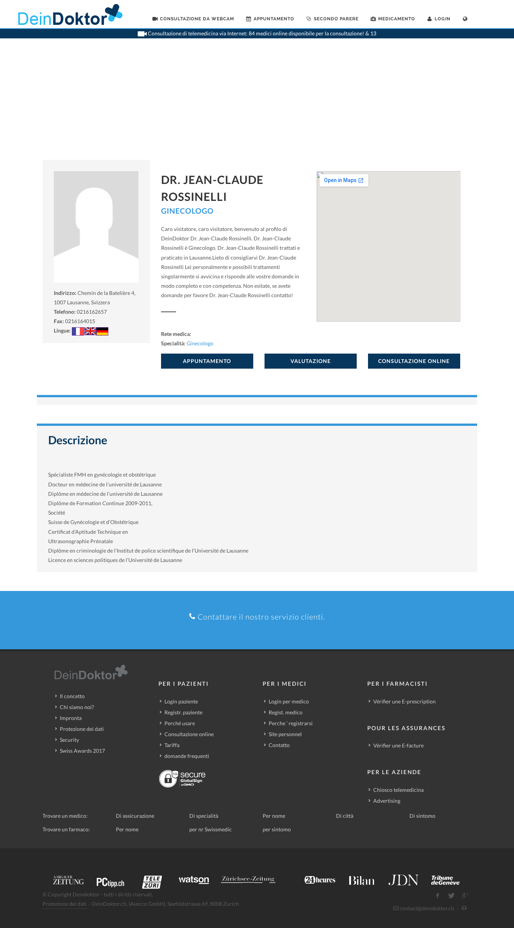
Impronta (71, 718)
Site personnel (285, 734)
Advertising (386, 800)
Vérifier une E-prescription (404, 701)
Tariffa (171, 745)
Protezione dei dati (82, 729)
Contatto (279, 745)
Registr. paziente (183, 712)
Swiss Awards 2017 (82, 750)
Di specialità (203, 816)
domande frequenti (186, 756)
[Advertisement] (257, 103)
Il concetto (72, 696)
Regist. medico (286, 712)
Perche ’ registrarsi (291, 723)
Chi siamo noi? (77, 707)
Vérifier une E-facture (398, 745)
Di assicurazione (135, 816)
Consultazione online (189, 734)
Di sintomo (422, 816)
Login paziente (181, 701)
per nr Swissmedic (210, 829)
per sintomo (277, 829)
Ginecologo (187, 210)
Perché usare (179, 723)
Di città (344, 816)
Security (69, 740)
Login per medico (289, 701)
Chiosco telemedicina (398, 790)
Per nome (274, 816)
